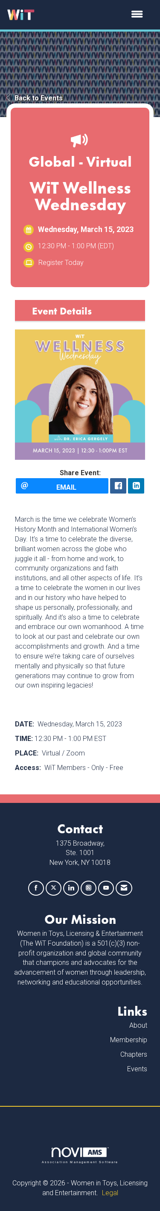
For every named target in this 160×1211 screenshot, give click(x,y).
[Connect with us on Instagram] (88, 888)
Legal (110, 1193)
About (138, 1025)
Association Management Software (80, 1161)
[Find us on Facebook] (36, 888)
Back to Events (39, 98)
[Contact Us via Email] (124, 888)
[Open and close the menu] (93, 15)
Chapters (133, 1054)
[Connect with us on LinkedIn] (71, 888)
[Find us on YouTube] (106, 888)
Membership (128, 1040)
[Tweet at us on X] (53, 888)
